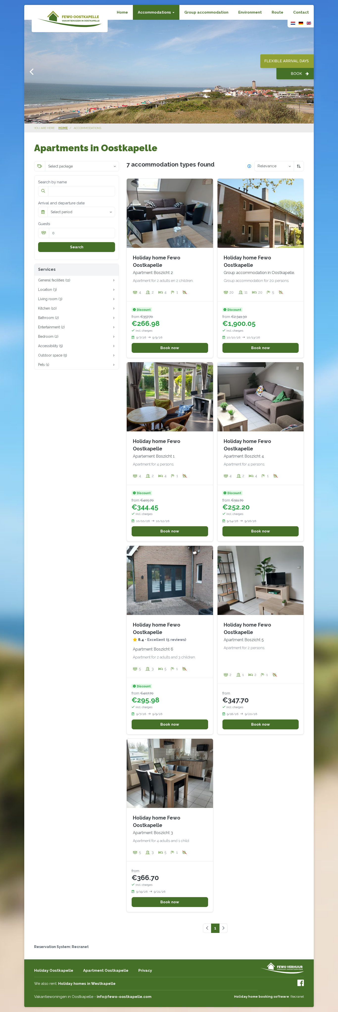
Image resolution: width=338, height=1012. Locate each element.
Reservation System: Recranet (61, 947)
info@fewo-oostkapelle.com (124, 996)
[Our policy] (249, 166)
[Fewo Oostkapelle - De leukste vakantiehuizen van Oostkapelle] (70, 18)
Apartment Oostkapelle (105, 970)
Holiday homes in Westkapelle (87, 983)
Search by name (52, 182)
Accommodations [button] (155, 12)
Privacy (145, 970)
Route (277, 12)
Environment (250, 12)
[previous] (32, 71)
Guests (44, 224)
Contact (301, 12)
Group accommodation (206, 12)
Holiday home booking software (261, 996)
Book (296, 73)
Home (122, 12)
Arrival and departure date (61, 203)
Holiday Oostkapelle (53, 970)
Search (76, 247)
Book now (169, 348)
